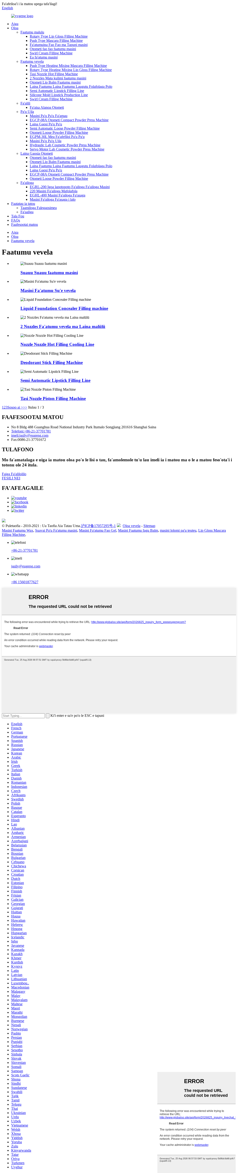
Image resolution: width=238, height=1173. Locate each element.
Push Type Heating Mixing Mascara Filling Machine (68, 66)
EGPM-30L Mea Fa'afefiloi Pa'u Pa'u (57, 137)
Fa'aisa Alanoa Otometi (47, 107)
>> (25, 407)
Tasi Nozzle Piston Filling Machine (53, 398)
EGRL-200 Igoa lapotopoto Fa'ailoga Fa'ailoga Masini (70, 187)
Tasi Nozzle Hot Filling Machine (54, 74)
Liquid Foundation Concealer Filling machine (64, 308)
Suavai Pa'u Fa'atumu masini (56, 530)
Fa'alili (25, 103)
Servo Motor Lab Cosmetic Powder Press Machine (67, 149)
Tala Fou (17, 216)
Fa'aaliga (26, 212)
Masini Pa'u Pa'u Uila (45, 141)
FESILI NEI (11, 478)
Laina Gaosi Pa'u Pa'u (46, 124)
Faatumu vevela (32, 61)
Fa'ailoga (27, 183)
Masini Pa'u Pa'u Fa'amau (48, 116)
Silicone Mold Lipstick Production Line (59, 95)
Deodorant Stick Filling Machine (51, 362)
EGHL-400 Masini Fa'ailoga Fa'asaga (57, 195)
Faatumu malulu (32, 32)
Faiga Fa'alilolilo (14, 474)
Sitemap (149, 526)
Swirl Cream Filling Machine (51, 53)
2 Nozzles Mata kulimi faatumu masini (58, 78)
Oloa (14, 28)
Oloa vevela (131, 526)
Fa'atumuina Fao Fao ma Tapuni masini (59, 45)
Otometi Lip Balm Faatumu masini (55, 82)
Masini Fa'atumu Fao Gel (97, 530)
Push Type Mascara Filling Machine (56, 41)
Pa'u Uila (27, 112)
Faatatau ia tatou (23, 204)
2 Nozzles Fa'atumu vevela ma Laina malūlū (62, 326)
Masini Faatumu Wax (17, 530)
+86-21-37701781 (24, 550)
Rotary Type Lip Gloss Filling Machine (59, 36)
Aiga (14, 24)
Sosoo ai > (15, 407)
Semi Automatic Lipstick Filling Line (57, 91)
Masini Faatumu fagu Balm (138, 530)
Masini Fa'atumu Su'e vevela (48, 290)
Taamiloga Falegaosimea (38, 208)
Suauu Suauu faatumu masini (49, 272)
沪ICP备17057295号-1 (98, 526)
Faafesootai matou (24, 224)
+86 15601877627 (24, 582)
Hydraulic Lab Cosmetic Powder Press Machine (65, 145)
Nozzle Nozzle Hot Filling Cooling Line (57, 344)
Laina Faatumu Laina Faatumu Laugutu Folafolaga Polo (71, 86)
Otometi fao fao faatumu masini (53, 49)
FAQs (15, 220)
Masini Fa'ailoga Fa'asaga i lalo (53, 199)
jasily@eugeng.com (25, 566)
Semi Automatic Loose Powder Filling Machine (65, 128)
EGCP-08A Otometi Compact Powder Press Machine (69, 120)
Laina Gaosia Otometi (36, 153)
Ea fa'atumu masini (44, 57)
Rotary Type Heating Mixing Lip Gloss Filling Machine (71, 70)
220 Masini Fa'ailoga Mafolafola (53, 191)
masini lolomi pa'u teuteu (178, 530)
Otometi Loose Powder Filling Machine (59, 132)
